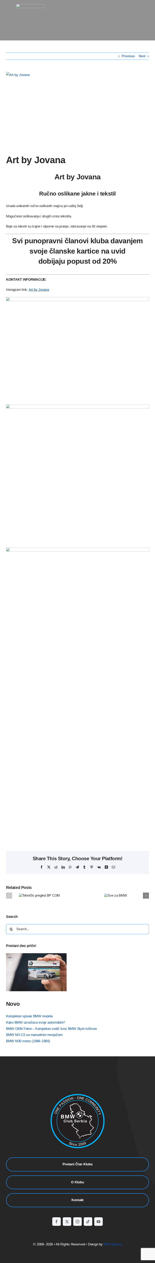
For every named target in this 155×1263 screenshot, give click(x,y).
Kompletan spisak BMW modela (29, 1016)
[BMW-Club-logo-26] (30, 6)
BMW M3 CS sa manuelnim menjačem (34, 1035)
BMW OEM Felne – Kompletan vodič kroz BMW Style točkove (51, 1029)
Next (142, 56)
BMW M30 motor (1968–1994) (28, 1041)
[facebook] (56, 1221)
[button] (9, 896)
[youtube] (98, 1221)
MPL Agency (113, 1244)
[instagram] (77, 1221)
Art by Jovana (39, 290)
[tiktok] (88, 1221)
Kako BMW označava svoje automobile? (35, 1022)
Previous (128, 56)
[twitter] (67, 1221)
